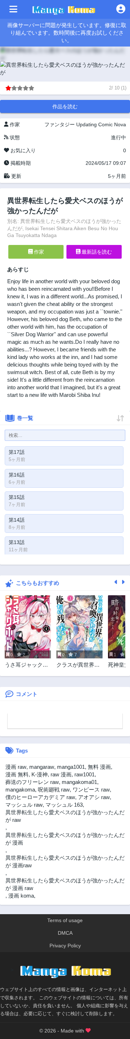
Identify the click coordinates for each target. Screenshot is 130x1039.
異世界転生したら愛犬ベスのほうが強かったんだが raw (65, 816)
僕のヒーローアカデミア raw (40, 797)
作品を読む (65, 106)
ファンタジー (59, 124)
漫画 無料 (17, 774)
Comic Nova (112, 124)
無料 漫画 (99, 767)
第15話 (17, 497)
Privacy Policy (65, 945)
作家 (38, 252)
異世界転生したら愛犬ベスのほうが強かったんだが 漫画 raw (65, 884)
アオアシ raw (94, 797)
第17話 (17, 452)
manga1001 (71, 767)
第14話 (17, 520)
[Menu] (13, 9)
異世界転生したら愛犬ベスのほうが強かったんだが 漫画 (65, 839)
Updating (86, 124)
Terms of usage (65, 920)
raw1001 (84, 774)
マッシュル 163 (64, 805)
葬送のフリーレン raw (32, 782)
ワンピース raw (91, 789)
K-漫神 (39, 774)
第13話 (17, 542)
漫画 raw (15, 767)
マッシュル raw (24, 805)
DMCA (65, 933)
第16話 (17, 475)
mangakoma (20, 789)
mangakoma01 (79, 782)
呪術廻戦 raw (54, 789)
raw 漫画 (61, 774)
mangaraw (41, 767)
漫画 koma (21, 896)
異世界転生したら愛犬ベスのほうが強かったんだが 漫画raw (65, 861)
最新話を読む (96, 252)
